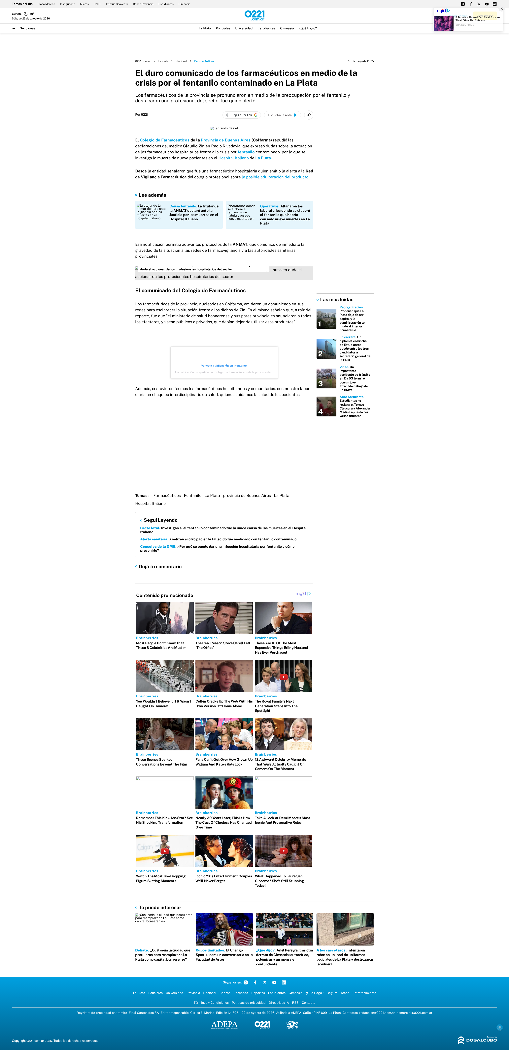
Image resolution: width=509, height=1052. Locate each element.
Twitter (264, 982)
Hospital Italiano (233, 158)
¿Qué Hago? (308, 28)
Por (141, 114)
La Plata (205, 28)
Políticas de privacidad (249, 1003)
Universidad (244, 28)
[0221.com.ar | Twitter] (478, 4)
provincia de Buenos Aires (247, 495)
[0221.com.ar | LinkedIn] (494, 4)
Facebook (255, 982)
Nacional (181, 61)
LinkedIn (284, 982)
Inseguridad (67, 4)
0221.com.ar (143, 61)
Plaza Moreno (46, 4)
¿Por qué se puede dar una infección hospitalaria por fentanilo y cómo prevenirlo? (217, 548)
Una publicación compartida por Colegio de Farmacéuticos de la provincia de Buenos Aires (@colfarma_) (240, 372)
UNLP (97, 4)
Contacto (308, 1003)
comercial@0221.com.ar (414, 1013)
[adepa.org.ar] (224, 1025)
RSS (295, 1003)
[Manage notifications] (499, 1027)
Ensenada (241, 993)
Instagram (245, 982)
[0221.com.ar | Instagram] (462, 4)
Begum (332, 993)
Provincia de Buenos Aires (226, 140)
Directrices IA (279, 1003)
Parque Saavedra (117, 4)
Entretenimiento (364, 993)
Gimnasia (184, 4)
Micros (84, 4)
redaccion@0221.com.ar (377, 1013)
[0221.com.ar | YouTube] (486, 4)
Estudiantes (166, 4)
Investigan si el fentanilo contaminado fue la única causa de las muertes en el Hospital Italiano (223, 530)
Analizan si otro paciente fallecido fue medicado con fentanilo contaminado (218, 539)
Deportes (258, 993)
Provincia (193, 993)
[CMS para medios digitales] (477, 1040)
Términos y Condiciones (211, 1003)
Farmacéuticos (167, 495)
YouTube (274, 982)
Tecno (344, 993)
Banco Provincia (143, 4)
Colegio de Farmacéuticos (164, 140)
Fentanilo (192, 495)
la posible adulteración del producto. (275, 177)
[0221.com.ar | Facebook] (470, 4)
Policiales (223, 28)
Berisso (225, 993)
